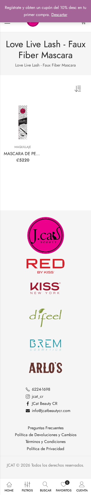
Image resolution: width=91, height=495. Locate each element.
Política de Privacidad (45, 449)
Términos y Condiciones (45, 442)
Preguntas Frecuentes (45, 428)
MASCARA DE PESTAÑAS (27, 154)
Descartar (59, 15)
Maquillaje (22, 147)
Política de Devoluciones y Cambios (45, 435)
